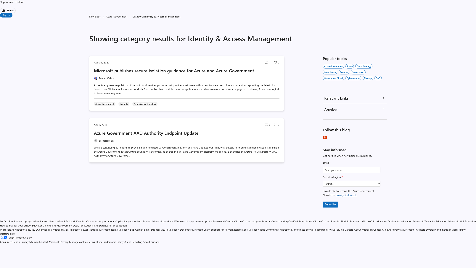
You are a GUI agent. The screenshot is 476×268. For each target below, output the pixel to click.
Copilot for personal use (128, 221)
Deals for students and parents (90, 225)
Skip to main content (12, 2)
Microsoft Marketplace (292, 229)
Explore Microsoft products (158, 221)
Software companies (317, 229)
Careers (349, 229)
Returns (266, 221)
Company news (382, 229)
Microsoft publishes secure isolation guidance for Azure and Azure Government (174, 71)
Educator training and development (52, 225)
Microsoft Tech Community (263, 229)
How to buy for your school (15, 225)
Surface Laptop (22, 221)
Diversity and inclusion (438, 229)
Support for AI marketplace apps (229, 229)
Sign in (6, 15)
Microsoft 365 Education (462, 221)
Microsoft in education (374, 221)
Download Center (223, 221)
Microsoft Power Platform (84, 229)
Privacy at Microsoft (403, 229)
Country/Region (333, 177)
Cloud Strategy (364, 66)
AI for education (118, 225)
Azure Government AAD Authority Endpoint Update (146, 133)
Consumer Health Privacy (14, 242)
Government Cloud (333, 78)
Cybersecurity (353, 78)
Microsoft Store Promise (326, 221)
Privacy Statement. (346, 195)
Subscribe (330, 204)
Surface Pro (6, 221)
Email (327, 162)
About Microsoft (363, 229)
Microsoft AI (7, 229)
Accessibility (459, 229)
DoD (378, 78)
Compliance (330, 72)
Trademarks (109, 242)
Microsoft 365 (61, 229)
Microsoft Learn (201, 229)
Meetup (368, 78)
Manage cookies (78, 242)
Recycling (137, 242)
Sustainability (7, 233)
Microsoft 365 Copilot (130, 229)
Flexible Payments (351, 221)
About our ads (151, 242)
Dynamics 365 (44, 229)
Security (344, 72)
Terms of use (95, 242)
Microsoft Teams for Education (430, 221)
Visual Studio (336, 229)
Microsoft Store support (247, 221)
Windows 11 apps (184, 221)
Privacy (64, 242)
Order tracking (279, 221)
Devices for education (400, 221)
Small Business (152, 229)
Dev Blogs (95, 16)
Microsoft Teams (108, 229)
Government (358, 72)
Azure (350, 66)
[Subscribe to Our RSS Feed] (325, 137)
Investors (420, 229)
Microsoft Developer (180, 229)
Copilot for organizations (100, 221)
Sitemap (33, 242)
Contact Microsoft (49, 242)
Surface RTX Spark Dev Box (70, 221)
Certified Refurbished (300, 221)
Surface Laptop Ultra (42, 221)
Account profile (203, 221)
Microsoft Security (25, 229)
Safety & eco (124, 242)
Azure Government (116, 16)
